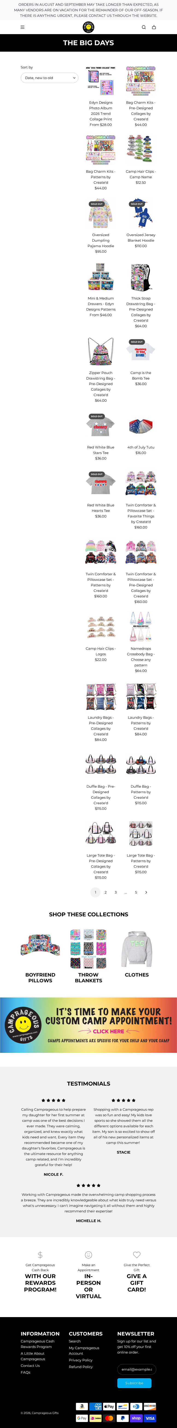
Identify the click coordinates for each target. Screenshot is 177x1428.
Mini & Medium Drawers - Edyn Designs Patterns (100, 304)
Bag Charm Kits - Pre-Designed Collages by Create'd (141, 110)
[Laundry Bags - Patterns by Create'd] (140, 695)
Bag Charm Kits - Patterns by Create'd (100, 177)
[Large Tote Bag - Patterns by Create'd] (140, 833)
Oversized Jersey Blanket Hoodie (141, 238)
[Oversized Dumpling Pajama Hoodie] (100, 213)
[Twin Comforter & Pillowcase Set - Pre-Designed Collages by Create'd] (140, 552)
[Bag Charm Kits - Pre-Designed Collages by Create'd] (140, 80)
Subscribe (134, 1383)
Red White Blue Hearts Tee (100, 508)
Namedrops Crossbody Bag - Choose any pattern (141, 656)
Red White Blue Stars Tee (100, 450)
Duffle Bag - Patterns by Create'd (141, 792)
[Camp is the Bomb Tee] (140, 351)
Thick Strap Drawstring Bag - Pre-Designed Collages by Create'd (140, 309)
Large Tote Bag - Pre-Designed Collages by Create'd (101, 863)
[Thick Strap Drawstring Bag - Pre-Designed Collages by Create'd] (140, 276)
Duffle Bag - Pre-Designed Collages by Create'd (100, 794)
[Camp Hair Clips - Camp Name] (140, 149)
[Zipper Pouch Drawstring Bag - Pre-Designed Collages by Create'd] (100, 351)
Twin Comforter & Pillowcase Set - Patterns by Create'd (101, 582)
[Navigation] (22, 27)
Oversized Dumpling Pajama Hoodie (101, 240)
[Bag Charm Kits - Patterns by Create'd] (100, 149)
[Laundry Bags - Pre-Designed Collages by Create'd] (100, 695)
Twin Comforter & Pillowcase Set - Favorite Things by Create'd (141, 513)
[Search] (144, 27)
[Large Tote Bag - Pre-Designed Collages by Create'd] (100, 833)
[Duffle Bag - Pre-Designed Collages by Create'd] (100, 764)
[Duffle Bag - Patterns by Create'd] (140, 764)
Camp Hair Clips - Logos (101, 651)
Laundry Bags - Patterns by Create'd (141, 723)
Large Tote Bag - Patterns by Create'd (141, 861)
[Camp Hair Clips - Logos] (100, 627)
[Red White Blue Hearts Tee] (100, 483)
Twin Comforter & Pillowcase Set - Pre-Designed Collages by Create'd (141, 585)
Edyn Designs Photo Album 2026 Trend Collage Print (100, 110)
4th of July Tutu (140, 447)
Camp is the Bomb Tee (140, 375)
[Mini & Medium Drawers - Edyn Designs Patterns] (100, 276)
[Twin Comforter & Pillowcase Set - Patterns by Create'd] (100, 552)
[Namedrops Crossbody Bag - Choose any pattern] (140, 627)
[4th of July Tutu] (140, 425)
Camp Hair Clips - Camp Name (141, 174)
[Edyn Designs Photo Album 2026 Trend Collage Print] (100, 80)
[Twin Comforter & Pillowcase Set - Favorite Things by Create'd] (140, 483)
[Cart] (154, 27)
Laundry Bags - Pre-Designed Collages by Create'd (101, 725)
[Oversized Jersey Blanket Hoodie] (140, 213)
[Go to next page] (146, 892)
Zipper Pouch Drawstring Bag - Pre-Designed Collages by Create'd (100, 384)
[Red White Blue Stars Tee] (100, 425)
